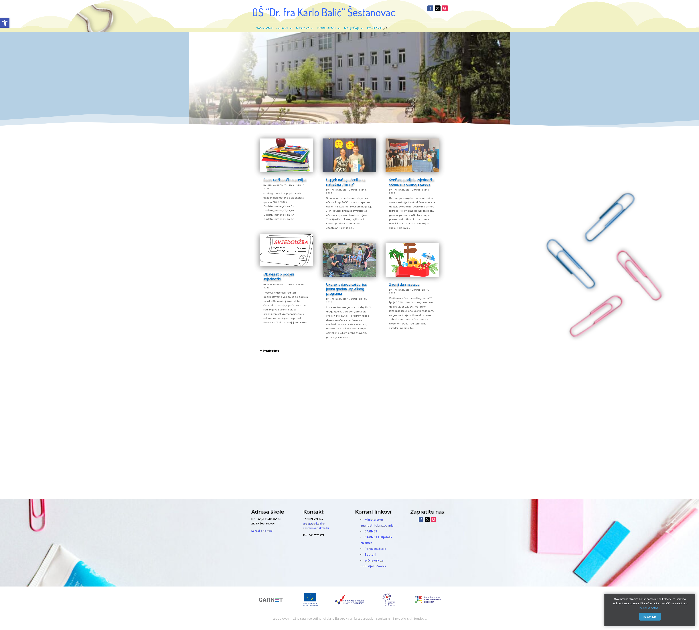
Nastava (303, 28)
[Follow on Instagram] (445, 8)
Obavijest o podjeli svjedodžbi (278, 276)
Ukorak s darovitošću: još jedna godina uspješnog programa (346, 288)
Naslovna (264, 28)
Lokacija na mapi (262, 530)
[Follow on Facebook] (430, 8)
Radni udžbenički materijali (284, 180)
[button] (4, 23)
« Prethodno (269, 350)
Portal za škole (375, 548)
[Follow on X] (438, 8)
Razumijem (650, 616)
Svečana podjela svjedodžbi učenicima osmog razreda (411, 182)
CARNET (370, 531)
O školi (282, 28)
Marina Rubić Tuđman (280, 185)
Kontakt (374, 28)
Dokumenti (326, 28)
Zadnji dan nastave (404, 284)
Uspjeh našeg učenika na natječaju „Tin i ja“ (345, 182)
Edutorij (370, 554)
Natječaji (351, 28)
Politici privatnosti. (650, 607)
